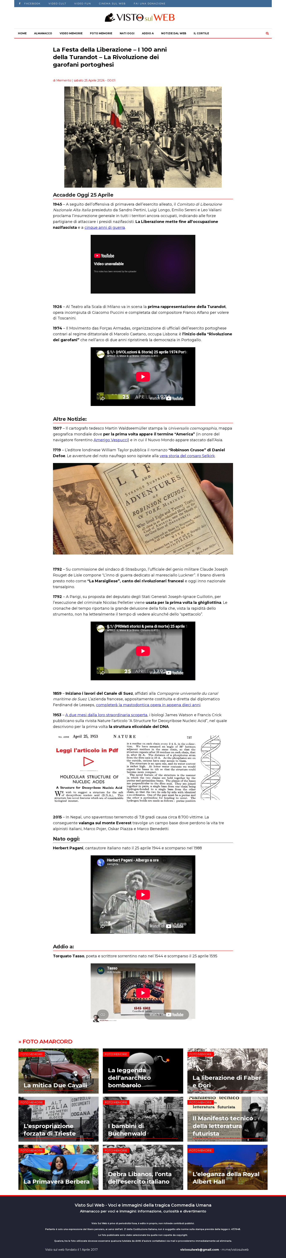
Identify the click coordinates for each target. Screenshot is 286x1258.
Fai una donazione (150, 3)
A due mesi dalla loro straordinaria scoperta (106, 715)
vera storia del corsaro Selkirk (187, 456)
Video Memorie (71, 33)
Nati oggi (127, 33)
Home (22, 33)
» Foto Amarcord (45, 1041)
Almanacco (43, 33)
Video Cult (57, 3)
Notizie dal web (173, 33)
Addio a (148, 33)
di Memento (62, 80)
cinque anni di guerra (105, 227)
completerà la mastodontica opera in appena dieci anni (148, 705)
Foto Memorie (101, 33)
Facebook (32, 3)
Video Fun (82, 3)
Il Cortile (201, 33)
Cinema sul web (112, 3)
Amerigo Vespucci (111, 440)
